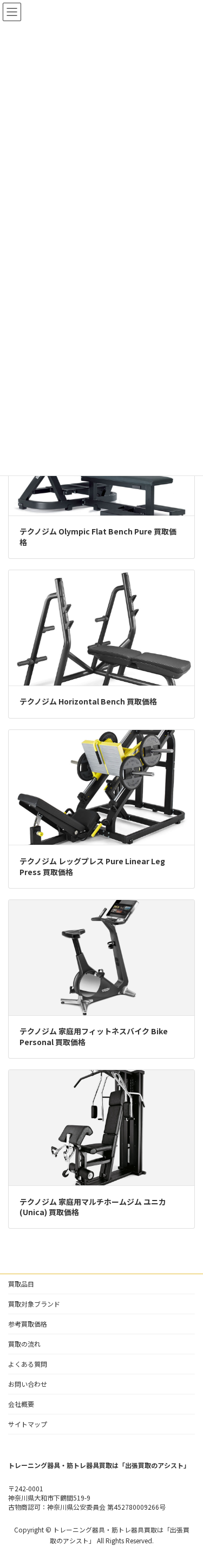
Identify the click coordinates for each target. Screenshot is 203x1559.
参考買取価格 (27, 1323)
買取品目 (21, 1283)
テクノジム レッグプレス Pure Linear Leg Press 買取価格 (92, 866)
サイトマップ (27, 1423)
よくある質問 (27, 1363)
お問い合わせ (27, 1383)
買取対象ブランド (34, 1303)
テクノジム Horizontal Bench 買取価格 (88, 701)
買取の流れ (24, 1343)
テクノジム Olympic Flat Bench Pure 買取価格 (97, 536)
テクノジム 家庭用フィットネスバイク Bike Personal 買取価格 (93, 1036)
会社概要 (21, 1403)
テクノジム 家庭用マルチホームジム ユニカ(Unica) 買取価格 (92, 1207)
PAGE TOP (188, 1502)
